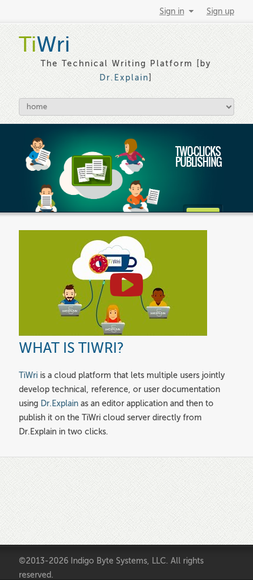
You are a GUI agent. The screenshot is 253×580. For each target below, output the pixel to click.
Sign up (220, 11)
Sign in (171, 11)
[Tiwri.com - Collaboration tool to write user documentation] (113, 333)
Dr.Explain (124, 77)
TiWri (28, 375)
